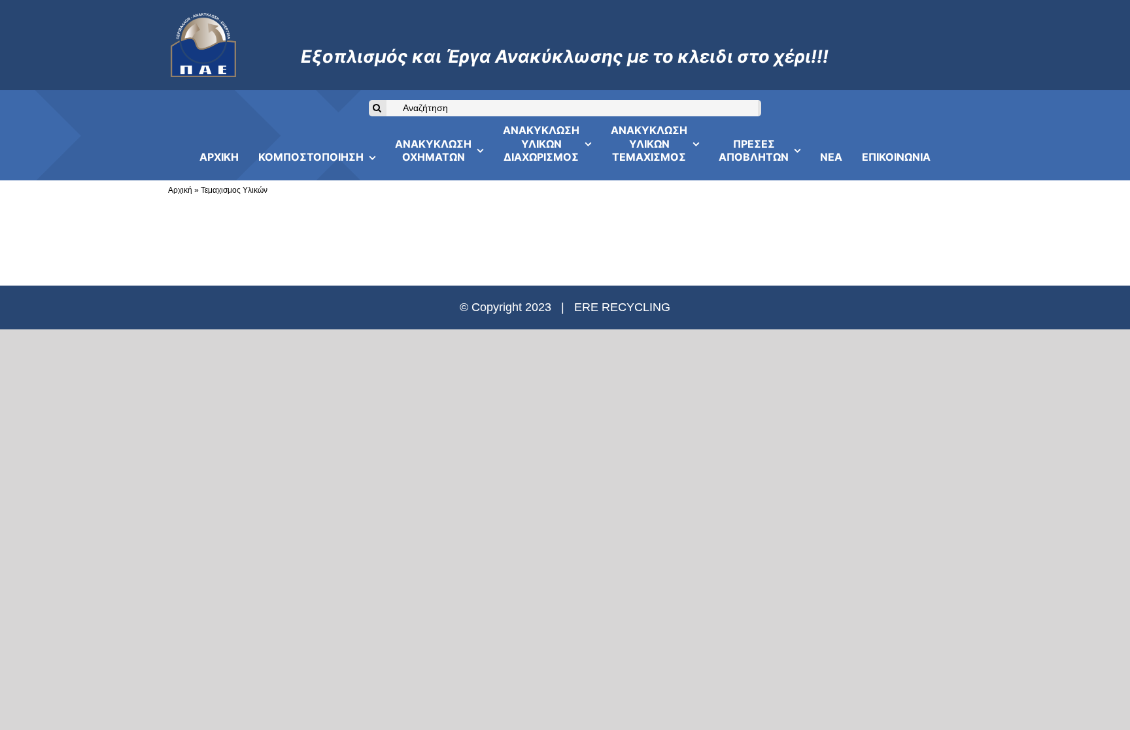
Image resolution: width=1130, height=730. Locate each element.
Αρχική (180, 190)
